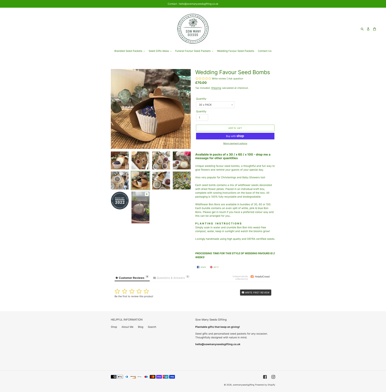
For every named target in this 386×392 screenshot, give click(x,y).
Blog (140, 326)
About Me (127, 326)
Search (152, 326)
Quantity (201, 98)
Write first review (256, 292)
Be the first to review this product (134, 296)
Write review (219, 78)
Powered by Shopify (265, 384)
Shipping (216, 87)
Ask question (235, 78)
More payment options (235, 143)
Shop (114, 326)
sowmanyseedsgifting (243, 384)
